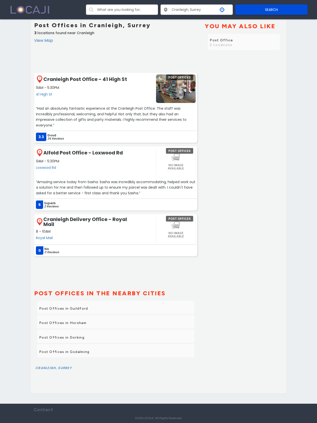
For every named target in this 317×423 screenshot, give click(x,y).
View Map (43, 40)
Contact (43, 409)
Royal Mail (44, 237)
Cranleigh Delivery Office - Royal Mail (85, 222)
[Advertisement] (115, 57)
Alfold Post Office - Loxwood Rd (83, 152)
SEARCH (271, 9)
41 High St (44, 94)
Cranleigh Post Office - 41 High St (85, 79)
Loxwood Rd (46, 167)
